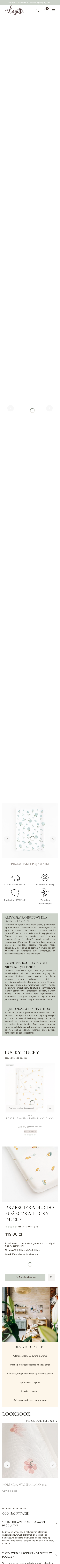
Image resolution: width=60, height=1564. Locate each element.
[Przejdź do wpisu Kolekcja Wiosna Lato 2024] (30, 1450)
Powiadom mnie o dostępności (21, 1108)
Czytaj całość (9, 1490)
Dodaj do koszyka (27, 1277)
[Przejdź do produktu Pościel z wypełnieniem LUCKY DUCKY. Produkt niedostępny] (30, 1088)
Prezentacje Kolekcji (40, 1420)
